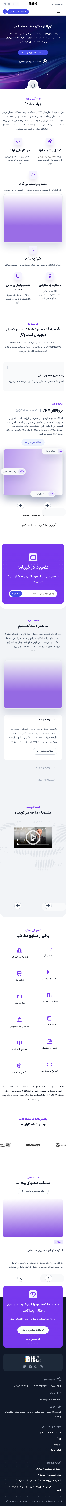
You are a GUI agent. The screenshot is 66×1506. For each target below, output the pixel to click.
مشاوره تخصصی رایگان (50, 1432)
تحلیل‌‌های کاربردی (46, 156)
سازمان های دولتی (19, 1026)
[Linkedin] (5, 4)
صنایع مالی (19, 1003)
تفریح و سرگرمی (49, 1071)
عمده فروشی (49, 956)
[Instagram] (17, 4)
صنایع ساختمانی (19, 957)
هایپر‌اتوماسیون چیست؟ (49, 1475)
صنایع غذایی (49, 1025)
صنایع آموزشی (19, 1049)
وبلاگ (58, 1438)
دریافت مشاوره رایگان (33, 53)
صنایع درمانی (49, 979)
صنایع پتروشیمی (49, 1002)
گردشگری (19, 980)
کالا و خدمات (19, 1072)
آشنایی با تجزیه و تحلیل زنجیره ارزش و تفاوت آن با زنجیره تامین (35, 1488)
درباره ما (57, 1444)
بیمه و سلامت (49, 1048)
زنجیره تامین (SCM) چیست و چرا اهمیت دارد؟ (39, 1481)
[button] (47, 74)
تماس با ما (56, 1450)
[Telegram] (9, 4)
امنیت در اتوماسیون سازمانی (44, 1250)
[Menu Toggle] (58, 11)
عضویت (16, 593)
